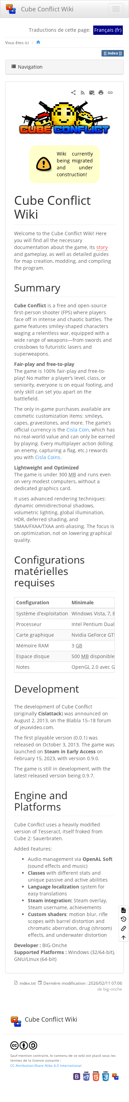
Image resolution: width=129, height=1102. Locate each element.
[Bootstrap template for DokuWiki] (76, 1076)
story (102, 247)
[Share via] (73, 92)
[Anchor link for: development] (84, 688)
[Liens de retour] (123, 928)
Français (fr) (107, 30)
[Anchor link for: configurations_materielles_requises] (60, 582)
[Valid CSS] (105, 1076)
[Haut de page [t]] (123, 937)
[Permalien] (110, 92)
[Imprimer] (101, 92)
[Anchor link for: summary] (65, 287)
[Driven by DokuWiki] (115, 1076)
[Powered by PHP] (86, 1076)
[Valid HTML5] (96, 1076)
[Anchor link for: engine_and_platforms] (66, 806)
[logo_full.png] (64, 118)
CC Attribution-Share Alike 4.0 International (46, 1065)
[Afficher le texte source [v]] (123, 910)
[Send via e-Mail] (92, 92)
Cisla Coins (47, 457)
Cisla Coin (77, 429)
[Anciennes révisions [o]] (123, 919)
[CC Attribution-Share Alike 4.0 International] (23, 1045)
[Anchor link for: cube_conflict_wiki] (44, 213)
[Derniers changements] (83, 92)
